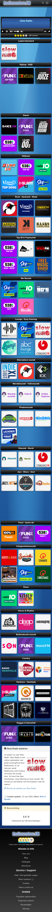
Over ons (26, 854)
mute (11, 31)
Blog (26, 858)
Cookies (26, 883)
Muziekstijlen (26, 905)
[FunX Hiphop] (9, 76)
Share (49, 31)
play (3, 31)
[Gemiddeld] (20, 35)
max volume (22, 31)
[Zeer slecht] (15, 35)
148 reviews (33, 36)
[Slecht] (18, 35)
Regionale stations (26, 900)
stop (7, 31)
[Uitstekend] (26, 35)
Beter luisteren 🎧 (26, 879)
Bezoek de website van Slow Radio (21, 788)
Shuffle (45, 31)
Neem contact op (26, 887)
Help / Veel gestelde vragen (26, 875)
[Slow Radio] (9, 52)
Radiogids (26, 862)
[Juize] (43, 76)
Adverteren (26, 866)
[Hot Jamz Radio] (26, 76)
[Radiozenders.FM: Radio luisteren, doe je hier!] (26, 834)
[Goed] (23, 35)
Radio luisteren (30, 844)
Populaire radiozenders (26, 896)
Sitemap (26, 909)
